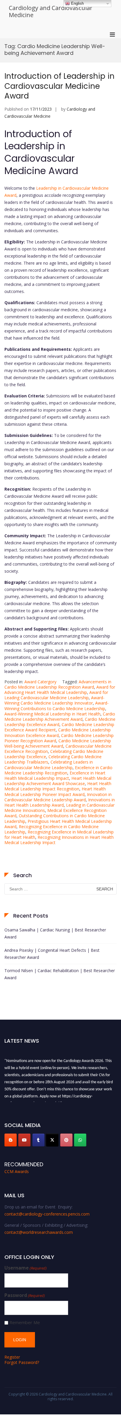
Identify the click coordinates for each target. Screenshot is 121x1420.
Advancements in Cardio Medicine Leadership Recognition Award (57, 684)
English (77, 3)
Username (25, 1268)
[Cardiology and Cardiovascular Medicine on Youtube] (24, 1140)
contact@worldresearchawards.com (38, 1232)
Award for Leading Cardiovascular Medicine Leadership (56, 694)
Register (12, 1357)
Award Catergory (40, 681)
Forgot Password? (21, 1362)
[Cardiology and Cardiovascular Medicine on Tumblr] (38, 1140)
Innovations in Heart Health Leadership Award (59, 802)
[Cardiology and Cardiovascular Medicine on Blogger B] (10, 1140)
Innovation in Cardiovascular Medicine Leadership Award (58, 797)
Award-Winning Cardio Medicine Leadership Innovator (54, 700)
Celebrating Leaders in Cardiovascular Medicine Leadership (48, 764)
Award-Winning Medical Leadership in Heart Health (52, 714)
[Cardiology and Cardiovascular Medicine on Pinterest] (66, 1140)
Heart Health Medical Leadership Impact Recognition (57, 786)
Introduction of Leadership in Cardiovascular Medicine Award (59, 86)
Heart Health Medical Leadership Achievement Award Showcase (57, 780)
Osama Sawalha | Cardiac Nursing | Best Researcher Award (55, 933)
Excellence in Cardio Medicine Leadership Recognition (58, 770)
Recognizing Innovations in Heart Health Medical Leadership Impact (59, 839)
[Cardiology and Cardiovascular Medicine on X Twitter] (52, 1140)
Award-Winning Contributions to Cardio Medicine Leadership (56, 705)
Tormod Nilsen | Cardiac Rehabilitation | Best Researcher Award (59, 974)
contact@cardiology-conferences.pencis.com (47, 1214)
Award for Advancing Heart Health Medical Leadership (59, 689)
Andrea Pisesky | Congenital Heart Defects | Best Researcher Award (52, 953)
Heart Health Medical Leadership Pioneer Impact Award (55, 791)
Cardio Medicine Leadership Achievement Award (59, 716)
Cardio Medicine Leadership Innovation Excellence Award (57, 732)
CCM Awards (16, 1171)
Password (24, 1295)
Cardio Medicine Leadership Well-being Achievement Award (57, 743)
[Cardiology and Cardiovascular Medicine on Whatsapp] (80, 1140)
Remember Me (24, 1322)
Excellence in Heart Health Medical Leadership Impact (54, 775)
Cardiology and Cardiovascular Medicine (51, 11)
